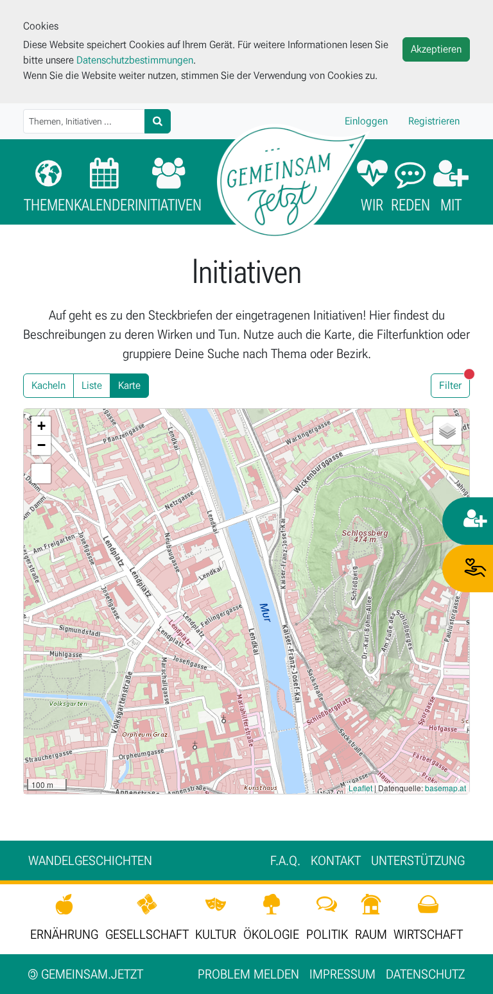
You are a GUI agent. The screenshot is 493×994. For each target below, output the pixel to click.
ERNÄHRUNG (64, 934)
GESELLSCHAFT (147, 934)
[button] (41, 426)
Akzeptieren (436, 49)
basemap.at (445, 787)
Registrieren (434, 121)
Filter (454, 383)
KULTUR (215, 934)
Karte (129, 385)
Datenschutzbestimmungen (134, 60)
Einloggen (366, 121)
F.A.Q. (285, 860)
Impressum (342, 974)
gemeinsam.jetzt (85, 974)
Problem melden (248, 974)
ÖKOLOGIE (271, 934)
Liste (92, 385)
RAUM (371, 934)
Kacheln (48, 385)
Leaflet (360, 787)
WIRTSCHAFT (428, 934)
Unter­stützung (418, 860)
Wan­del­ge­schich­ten (90, 860)
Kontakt (336, 860)
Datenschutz (425, 974)
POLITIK (327, 934)
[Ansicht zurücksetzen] (41, 473)
